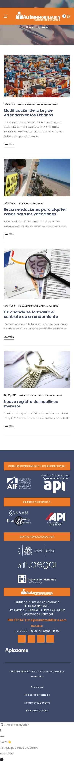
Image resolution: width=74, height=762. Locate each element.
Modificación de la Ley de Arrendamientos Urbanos (28, 113)
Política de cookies (37, 710)
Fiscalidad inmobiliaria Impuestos (38, 305)
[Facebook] (22, 639)
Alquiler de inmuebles (30, 203)
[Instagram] (50, 639)
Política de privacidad (37, 694)
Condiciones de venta (37, 702)
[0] (68, 16)
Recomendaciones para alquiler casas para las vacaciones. (35, 212)
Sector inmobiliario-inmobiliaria (37, 104)
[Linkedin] (41, 639)
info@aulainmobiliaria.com (46, 620)
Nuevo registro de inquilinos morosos (31, 404)
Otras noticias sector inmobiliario (40, 395)
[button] (37, 725)
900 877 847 (16, 620)
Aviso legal (37, 687)
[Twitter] (31, 639)
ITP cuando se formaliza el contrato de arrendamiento (31, 314)
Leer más (9, 144)
